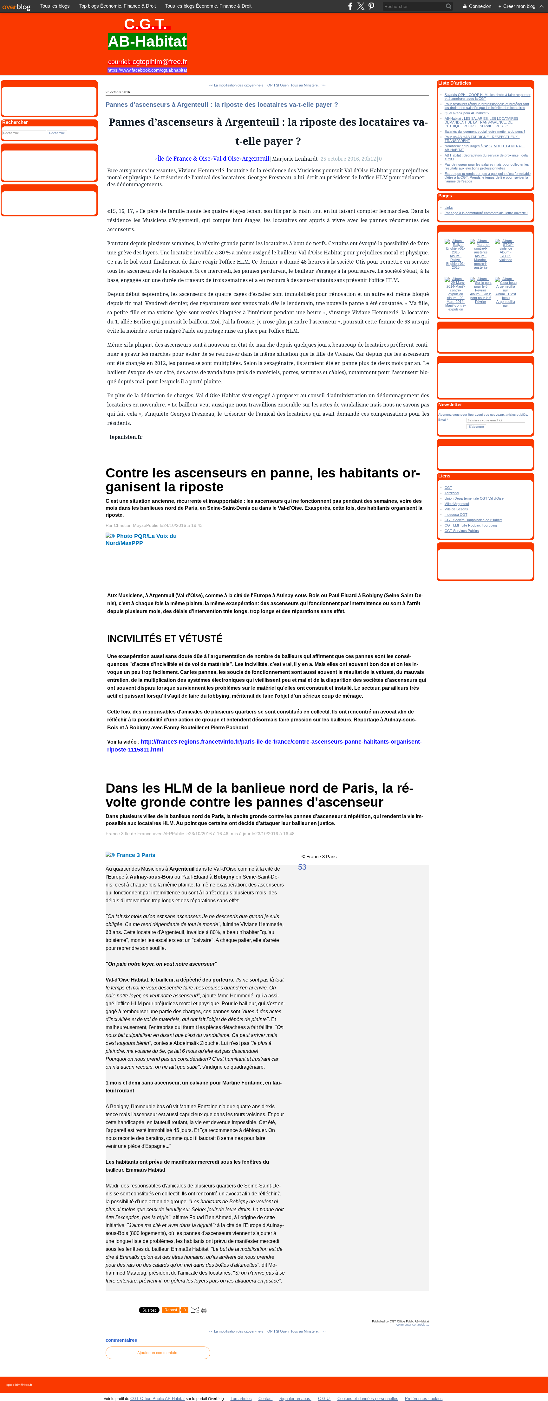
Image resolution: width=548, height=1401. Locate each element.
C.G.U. (324, 1398)
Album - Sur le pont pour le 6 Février (481, 298)
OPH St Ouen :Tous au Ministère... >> (296, 85)
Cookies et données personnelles (367, 1398)
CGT (448, 487)
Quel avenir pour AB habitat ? (467, 113)
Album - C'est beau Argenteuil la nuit (505, 299)
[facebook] (350, 6)
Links (449, 207)
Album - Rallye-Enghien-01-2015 (455, 261)
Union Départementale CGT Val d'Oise (474, 498)
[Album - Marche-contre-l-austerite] (481, 252)
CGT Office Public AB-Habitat (157, 1398)
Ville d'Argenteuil (457, 504)
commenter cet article (411, 1324)
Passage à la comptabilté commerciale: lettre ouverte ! (486, 213)
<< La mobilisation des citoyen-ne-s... (237, 85)
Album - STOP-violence (505, 256)
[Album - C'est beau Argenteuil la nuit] (506, 290)
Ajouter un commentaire (158, 1353)
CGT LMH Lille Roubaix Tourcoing (471, 525)
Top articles (241, 1398)
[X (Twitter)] (361, 6)
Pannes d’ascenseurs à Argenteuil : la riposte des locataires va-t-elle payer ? (222, 104)
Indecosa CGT (456, 514)
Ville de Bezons (456, 509)
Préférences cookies (424, 1398)
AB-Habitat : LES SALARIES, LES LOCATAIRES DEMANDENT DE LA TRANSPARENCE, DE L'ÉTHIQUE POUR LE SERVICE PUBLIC (481, 122)
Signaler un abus (295, 1398)
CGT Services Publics (462, 531)
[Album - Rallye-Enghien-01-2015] (456, 252)
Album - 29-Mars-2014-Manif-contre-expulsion (455, 303)
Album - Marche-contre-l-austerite (480, 261)
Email (442, 419)
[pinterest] (371, 6)
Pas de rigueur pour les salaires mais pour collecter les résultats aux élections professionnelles (487, 166)
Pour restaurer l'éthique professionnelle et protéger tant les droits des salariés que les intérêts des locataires (487, 106)
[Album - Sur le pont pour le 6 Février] (481, 290)
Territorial (452, 493)
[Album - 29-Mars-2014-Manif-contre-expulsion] (456, 294)
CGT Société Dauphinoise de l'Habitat (473, 520)
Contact (265, 1398)
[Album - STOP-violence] (506, 248)
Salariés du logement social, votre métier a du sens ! (485, 131)
